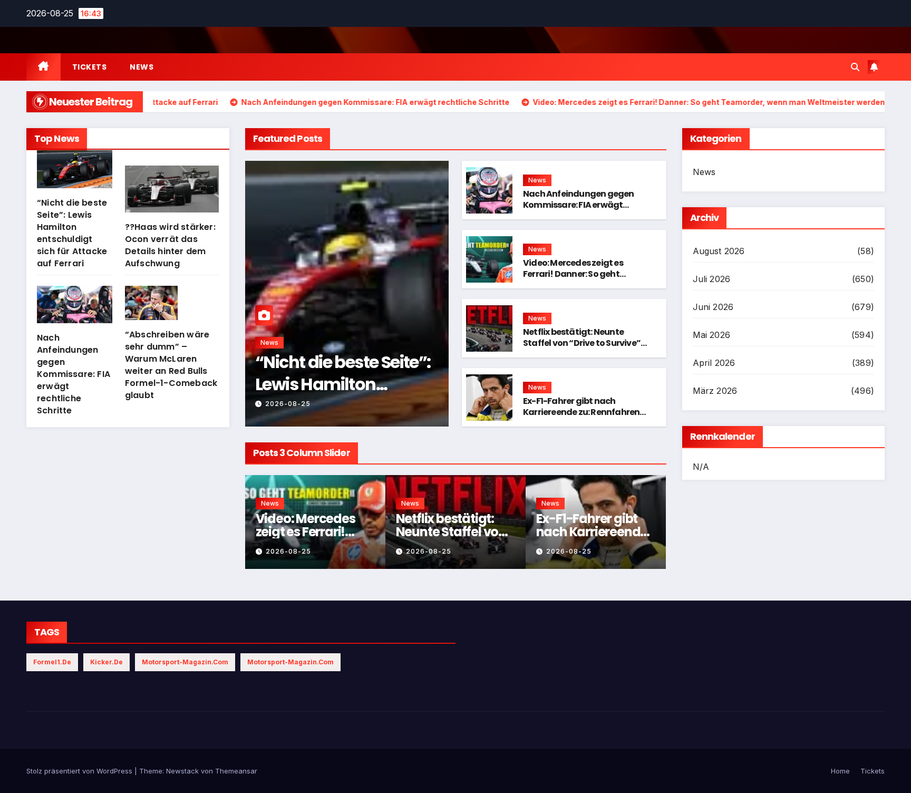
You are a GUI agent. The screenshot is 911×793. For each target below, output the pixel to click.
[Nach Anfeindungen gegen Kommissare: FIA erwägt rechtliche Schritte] (74, 309)
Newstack (182, 771)
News (141, 67)
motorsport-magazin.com (185, 662)
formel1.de (52, 662)
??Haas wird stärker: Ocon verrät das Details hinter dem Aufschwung (170, 245)
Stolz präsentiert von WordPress (80, 771)
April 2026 (714, 362)
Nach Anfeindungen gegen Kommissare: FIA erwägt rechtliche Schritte (73, 374)
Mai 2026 (712, 335)
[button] (855, 67)
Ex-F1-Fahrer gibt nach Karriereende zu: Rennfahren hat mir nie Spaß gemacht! (581, 412)
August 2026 (719, 251)
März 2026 (715, 390)
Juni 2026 (713, 307)
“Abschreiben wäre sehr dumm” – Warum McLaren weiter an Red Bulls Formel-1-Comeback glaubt (171, 364)
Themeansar (236, 771)
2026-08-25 (288, 404)
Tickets (89, 67)
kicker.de (106, 662)
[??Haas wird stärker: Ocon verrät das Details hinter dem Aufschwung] (172, 193)
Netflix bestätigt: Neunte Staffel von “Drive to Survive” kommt (582, 343)
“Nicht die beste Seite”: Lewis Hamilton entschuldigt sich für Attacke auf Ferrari (72, 233)
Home (840, 771)
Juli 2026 (712, 279)
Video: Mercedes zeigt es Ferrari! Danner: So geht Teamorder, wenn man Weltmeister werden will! (574, 279)
